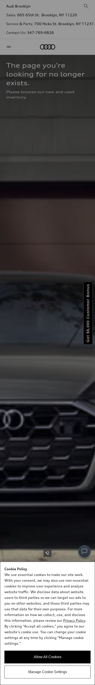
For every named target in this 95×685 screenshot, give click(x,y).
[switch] (84, 551)
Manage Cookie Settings (47, 672)
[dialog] (47, 623)
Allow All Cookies (47, 657)
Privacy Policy (74, 620)
